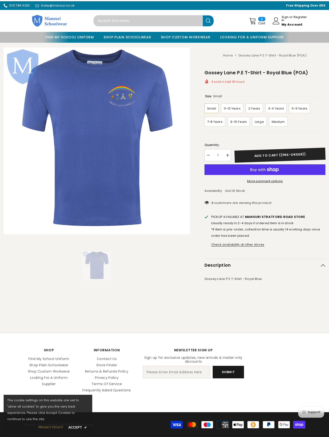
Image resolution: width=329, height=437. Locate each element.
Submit (228, 372)
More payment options (265, 181)
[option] (96, 141)
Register (300, 17)
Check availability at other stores (237, 244)
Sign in (285, 18)
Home (228, 55)
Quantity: (212, 145)
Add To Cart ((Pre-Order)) (280, 155)
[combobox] (148, 20)
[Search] (153, 20)
